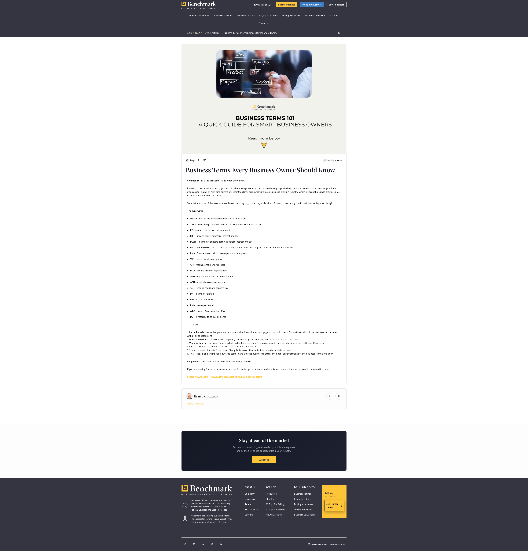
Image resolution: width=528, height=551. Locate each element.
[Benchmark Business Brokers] (207, 490)
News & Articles (211, 32)
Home (189, 32)
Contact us (264, 23)
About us (334, 15)
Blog (197, 32)
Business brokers (246, 15)
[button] (262, 4)
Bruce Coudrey (206, 396)
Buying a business (268, 15)
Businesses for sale (199, 15)
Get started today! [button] (332, 505)
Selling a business (291, 15)
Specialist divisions (223, 15)
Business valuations (315, 15)
